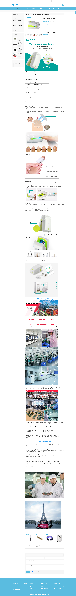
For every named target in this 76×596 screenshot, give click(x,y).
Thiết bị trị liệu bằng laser (16, 18)
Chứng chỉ (31, 588)
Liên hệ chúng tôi (51, 8)
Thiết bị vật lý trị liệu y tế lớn (16, 27)
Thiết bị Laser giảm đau (57, 583)
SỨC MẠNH (33, 8)
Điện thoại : (13, 589)
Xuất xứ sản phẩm (46, 21)
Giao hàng (31, 583)
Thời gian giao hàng (46, 22)
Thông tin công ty (44, 583)
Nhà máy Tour (41, 8)
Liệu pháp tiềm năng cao (16, 23)
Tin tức (26, 8)
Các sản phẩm (19, 8)
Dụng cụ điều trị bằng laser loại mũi (59, 586)
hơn (19, 40)
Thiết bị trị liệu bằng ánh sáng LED (17, 20)
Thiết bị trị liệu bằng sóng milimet (17, 25)
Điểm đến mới (14, 30)
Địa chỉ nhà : (13, 583)
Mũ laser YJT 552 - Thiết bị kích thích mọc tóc (20, 49)
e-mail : (13, 587)
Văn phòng (43, 586)
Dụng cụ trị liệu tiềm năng (57, 588)
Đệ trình (28, 571)
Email (45, 34)
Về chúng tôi (59, 8)
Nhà (13, 8)
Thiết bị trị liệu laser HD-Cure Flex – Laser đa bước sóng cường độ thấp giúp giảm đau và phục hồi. (20, 43)
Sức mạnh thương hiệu (45, 588)
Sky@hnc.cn (16, 65)
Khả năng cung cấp (46, 24)
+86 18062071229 (17, 63)
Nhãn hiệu (44, 20)
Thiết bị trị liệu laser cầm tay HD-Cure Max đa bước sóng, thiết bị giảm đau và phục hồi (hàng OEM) (20, 38)
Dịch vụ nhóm (27, 500)
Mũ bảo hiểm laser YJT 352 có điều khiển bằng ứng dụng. (20, 54)
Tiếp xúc (13, 581)
